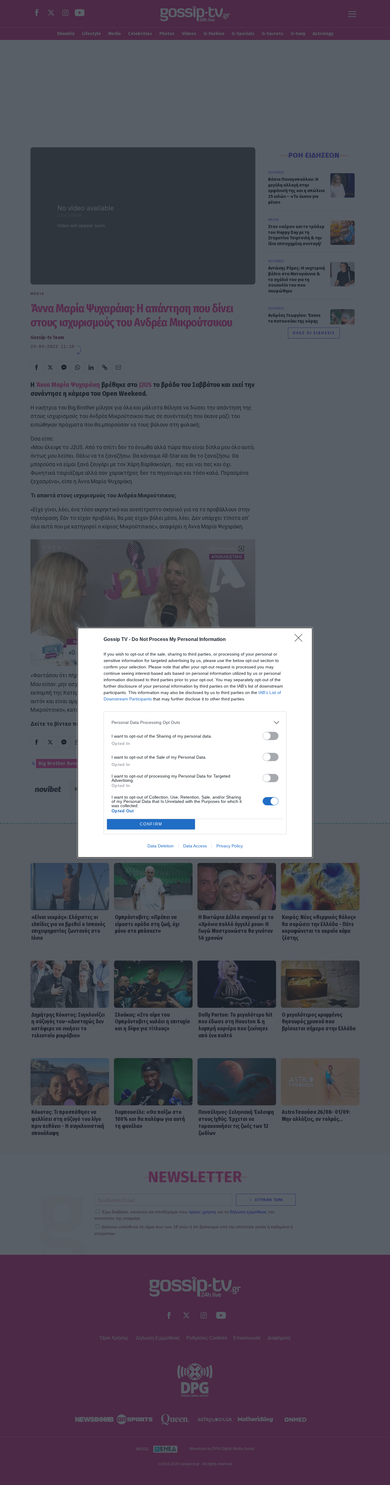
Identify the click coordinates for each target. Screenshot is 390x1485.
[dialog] (195, 742)
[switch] (270, 736)
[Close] (300, 640)
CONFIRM (151, 824)
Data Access (195, 845)
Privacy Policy (229, 845)
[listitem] (195, 722)
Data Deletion (160, 845)
